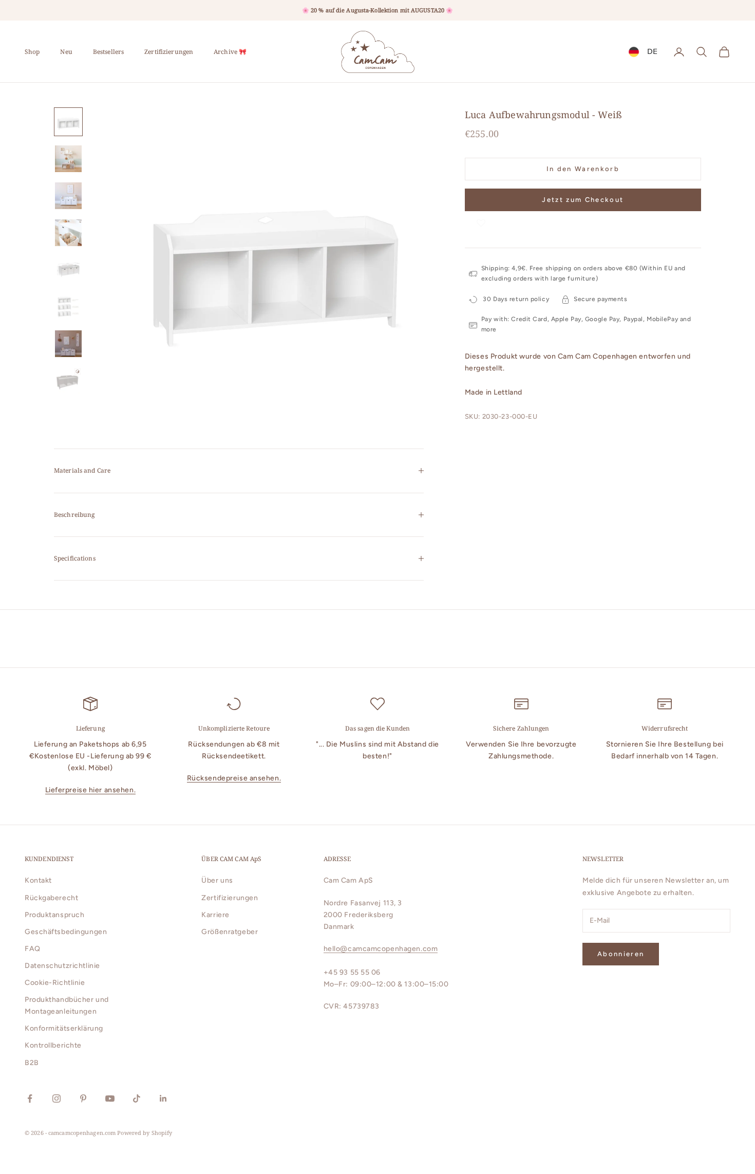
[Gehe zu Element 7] (68, 343)
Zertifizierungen (168, 51)
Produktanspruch (54, 914)
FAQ (33, 948)
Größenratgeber (229, 931)
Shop (32, 51)
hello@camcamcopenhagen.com (381, 948)
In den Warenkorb (582, 169)
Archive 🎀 (230, 51)
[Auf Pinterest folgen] (83, 1098)
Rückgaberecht (51, 897)
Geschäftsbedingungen (66, 931)
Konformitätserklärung (64, 1028)
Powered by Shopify (144, 1132)
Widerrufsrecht (664, 728)
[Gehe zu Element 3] (68, 195)
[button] (481, 221)
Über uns (217, 880)
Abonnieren (620, 954)
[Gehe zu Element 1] (68, 121)
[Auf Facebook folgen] (30, 1098)
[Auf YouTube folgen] (110, 1098)
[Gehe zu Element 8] (68, 380)
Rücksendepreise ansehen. (234, 778)
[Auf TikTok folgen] (136, 1098)
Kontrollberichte (53, 1045)
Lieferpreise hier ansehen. (90, 790)
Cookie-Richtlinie (55, 982)
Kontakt (38, 880)
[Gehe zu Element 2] (68, 158)
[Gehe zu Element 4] (68, 232)
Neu (66, 51)
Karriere (215, 914)
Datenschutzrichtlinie (62, 965)
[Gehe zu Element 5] (68, 269)
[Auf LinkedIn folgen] (163, 1098)
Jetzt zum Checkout (583, 200)
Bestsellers (108, 51)
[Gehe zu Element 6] (68, 306)
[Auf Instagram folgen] (56, 1098)
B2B (32, 1062)
